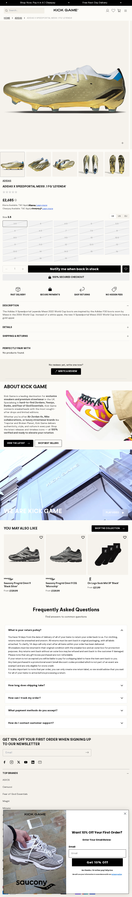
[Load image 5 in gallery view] (117, 164)
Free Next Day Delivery (82, 3)
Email (72, 846)
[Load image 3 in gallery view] (64, 164)
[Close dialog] (125, 813)
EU (126, 216)
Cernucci (7, 787)
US (119, 216)
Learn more (41, 205)
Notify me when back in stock (74, 269)
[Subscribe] (87, 752)
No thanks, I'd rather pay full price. (97, 870)
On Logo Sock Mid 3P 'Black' (103, 583)
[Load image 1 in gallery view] (12, 164)
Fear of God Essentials (15, 794)
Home (7, 18)
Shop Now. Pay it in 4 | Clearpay (25, 3)
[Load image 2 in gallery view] (38, 164)
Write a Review (69, 372)
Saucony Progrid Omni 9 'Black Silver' (17, 585)
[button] (119, 11)
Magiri (6, 801)
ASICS (6, 780)
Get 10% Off (97, 862)
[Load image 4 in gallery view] (90, 164)
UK (112, 216)
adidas (18, 18)
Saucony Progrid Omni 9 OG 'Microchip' (61, 585)
